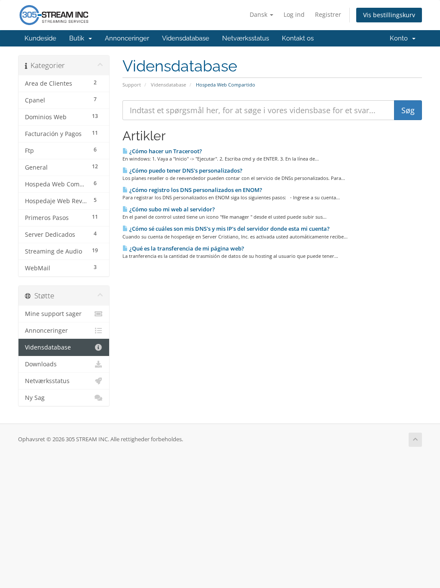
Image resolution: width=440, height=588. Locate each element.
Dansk (259, 14)
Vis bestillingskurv (389, 15)
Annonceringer (127, 38)
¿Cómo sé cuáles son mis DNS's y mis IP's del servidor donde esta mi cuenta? (229, 228)
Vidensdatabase (185, 38)
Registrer (328, 14)
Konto (400, 38)
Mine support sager (53, 314)
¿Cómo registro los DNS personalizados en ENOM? (195, 190)
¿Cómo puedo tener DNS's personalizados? (185, 170)
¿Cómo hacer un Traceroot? (165, 151)
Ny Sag (35, 398)
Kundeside (40, 38)
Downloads (41, 364)
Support (131, 84)
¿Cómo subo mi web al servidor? (171, 209)
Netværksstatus (245, 38)
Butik (78, 38)
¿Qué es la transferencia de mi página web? (186, 248)
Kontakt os (298, 38)
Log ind (294, 14)
